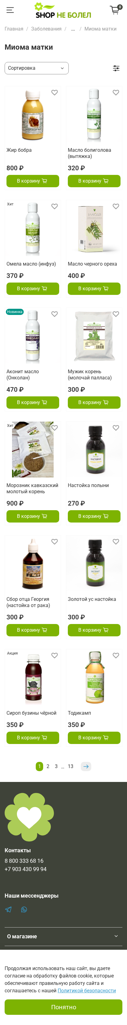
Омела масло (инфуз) (31, 264)
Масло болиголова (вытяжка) (89, 153)
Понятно (63, 1007)
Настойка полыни (88, 485)
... (73, 29)
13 (70, 766)
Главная (14, 29)
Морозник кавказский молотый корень (32, 488)
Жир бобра (19, 150)
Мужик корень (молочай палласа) (90, 375)
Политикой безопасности (87, 991)
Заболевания (46, 29)
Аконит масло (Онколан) (22, 375)
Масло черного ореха (92, 264)
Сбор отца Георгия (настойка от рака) (28, 602)
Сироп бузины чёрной (31, 713)
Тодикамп (79, 713)
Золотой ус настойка (92, 599)
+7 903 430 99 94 (26, 869)
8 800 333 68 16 (24, 861)
